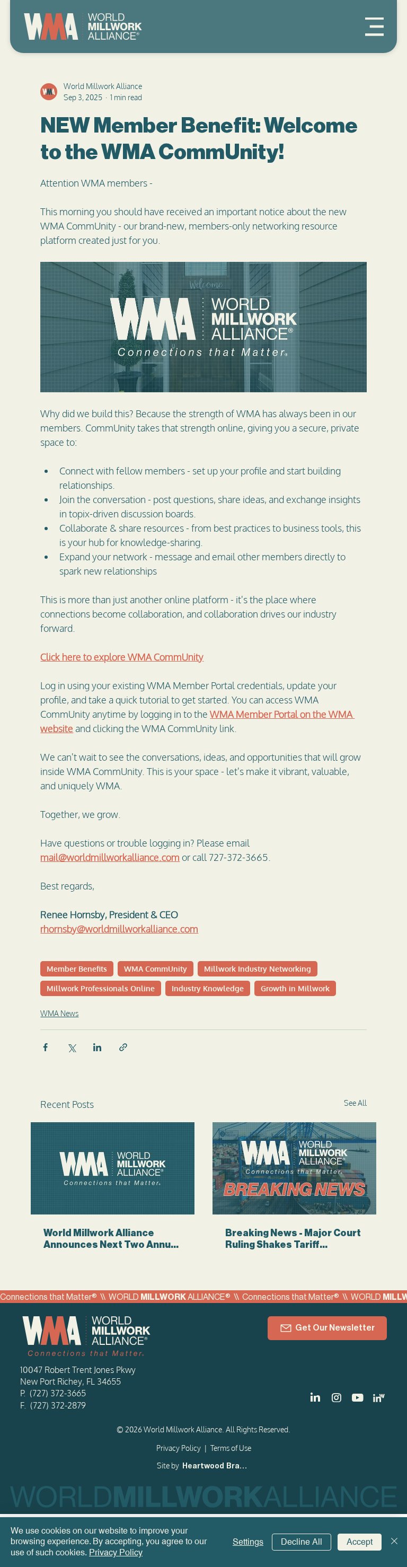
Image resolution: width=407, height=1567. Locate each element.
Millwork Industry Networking (257, 968)
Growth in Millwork (295, 988)
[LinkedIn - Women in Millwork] (379, 1398)
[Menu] (374, 26)
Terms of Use (230, 1447)
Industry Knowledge (208, 988)
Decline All (301, 1542)
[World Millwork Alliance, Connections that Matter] (112, 1168)
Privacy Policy (178, 1447)
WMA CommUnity (155, 968)
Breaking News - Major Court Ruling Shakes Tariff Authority (293, 1239)
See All (355, 1102)
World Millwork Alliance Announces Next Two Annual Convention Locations (111, 1239)
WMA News (59, 1013)
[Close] (394, 1542)
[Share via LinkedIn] (97, 1047)
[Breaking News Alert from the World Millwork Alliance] (294, 1168)
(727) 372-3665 (58, 1393)
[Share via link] (123, 1047)
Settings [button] (248, 1542)
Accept (360, 1542)
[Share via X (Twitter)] (71, 1047)
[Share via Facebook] (45, 1047)
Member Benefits (77, 968)
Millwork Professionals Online (101, 988)
